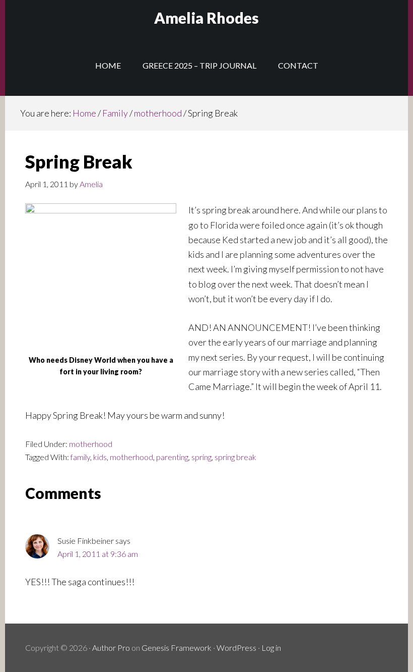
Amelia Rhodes (206, 18)
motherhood (90, 444)
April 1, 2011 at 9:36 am (97, 553)
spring (201, 457)
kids (100, 457)
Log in (271, 647)
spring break (235, 457)
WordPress (236, 647)
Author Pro (111, 647)
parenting (172, 457)
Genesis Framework (177, 647)
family (80, 457)
